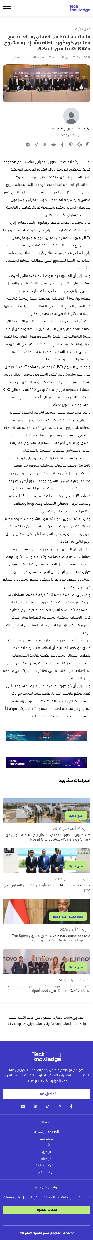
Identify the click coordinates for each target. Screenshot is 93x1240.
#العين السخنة (64, 57)
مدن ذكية (82, 29)
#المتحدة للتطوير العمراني (31, 57)
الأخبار (46, 1145)
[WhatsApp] (88, 145)
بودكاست (46, 1138)
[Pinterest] (71, 144)
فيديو (46, 1152)
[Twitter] (45, 144)
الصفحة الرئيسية (46, 1132)
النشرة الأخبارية (47, 1165)
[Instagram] (59, 1107)
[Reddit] (53, 144)
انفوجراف (46, 1159)
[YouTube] (23, 1107)
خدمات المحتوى (46, 1210)
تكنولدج (84, 129)
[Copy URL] (36, 144)
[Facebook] (62, 144)
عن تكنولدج (47, 1172)
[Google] (79, 144)
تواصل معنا (46, 1094)
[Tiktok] (47, 1107)
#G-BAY (83, 57)
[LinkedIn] (35, 1107)
